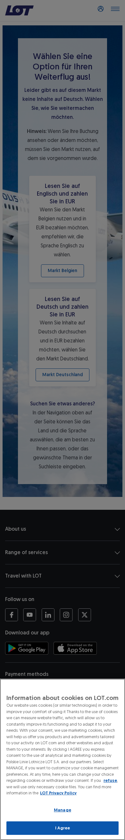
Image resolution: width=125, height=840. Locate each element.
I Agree (62, 828)
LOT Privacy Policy (58, 793)
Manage (62, 810)
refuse (110, 780)
